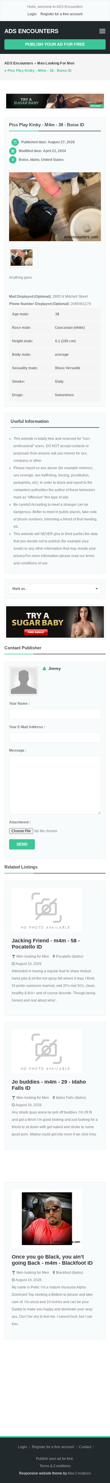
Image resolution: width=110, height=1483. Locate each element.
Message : (17, 750)
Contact (85, 1447)
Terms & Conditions (55, 1466)
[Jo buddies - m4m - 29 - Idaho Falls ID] (55, 1051)
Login (32, 14)
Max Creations (79, 1473)
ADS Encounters (31, 31)
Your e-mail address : (27, 727)
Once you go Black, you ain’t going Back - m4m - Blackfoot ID (52, 1260)
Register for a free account (61, 14)
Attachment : (20, 822)
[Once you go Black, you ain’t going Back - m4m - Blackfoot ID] (55, 1218)
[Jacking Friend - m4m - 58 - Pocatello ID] (55, 910)
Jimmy (54, 668)
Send (22, 844)
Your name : (19, 704)
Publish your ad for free (55, 44)
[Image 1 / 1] (55, 206)
